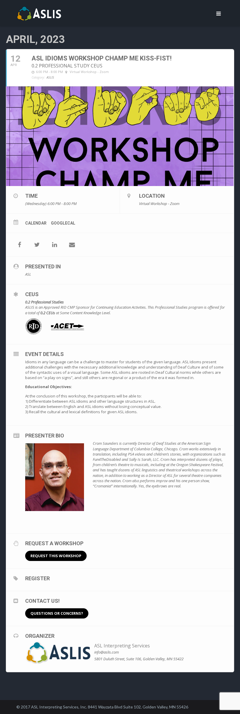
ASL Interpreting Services (122, 645)
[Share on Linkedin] (54, 244)
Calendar (36, 223)
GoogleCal (63, 223)
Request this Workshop (55, 555)
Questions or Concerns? (56, 613)
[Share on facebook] (19, 244)
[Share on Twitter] (37, 244)
